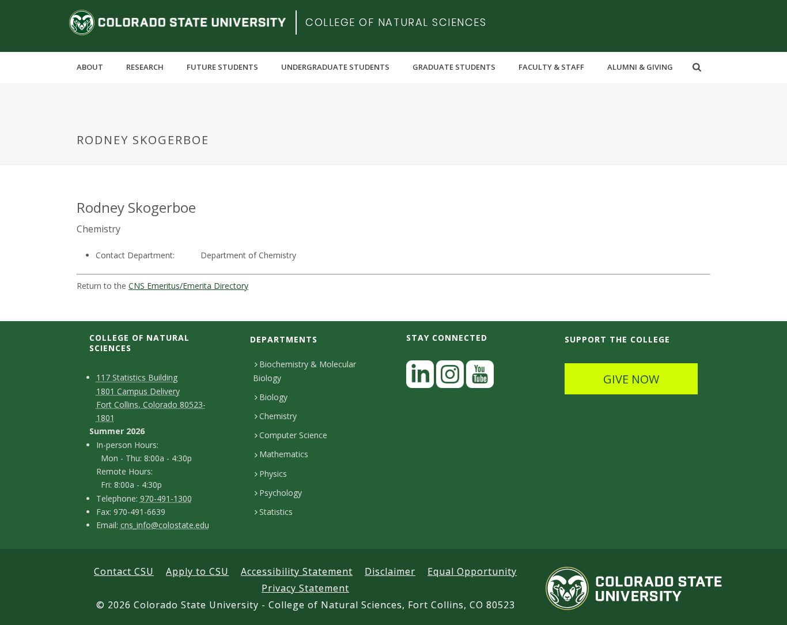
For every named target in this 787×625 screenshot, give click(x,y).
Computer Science (293, 435)
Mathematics (283, 454)
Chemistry (278, 416)
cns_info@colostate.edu (164, 524)
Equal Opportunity (472, 571)
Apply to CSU (197, 571)
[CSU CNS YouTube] (480, 377)
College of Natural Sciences (396, 22)
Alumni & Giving (640, 67)
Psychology (280, 492)
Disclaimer (390, 571)
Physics (273, 473)
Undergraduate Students (335, 67)
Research (145, 67)
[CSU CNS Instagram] (450, 377)
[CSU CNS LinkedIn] (420, 377)
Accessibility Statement (297, 571)
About (90, 67)
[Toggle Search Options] (697, 66)
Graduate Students (454, 67)
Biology (273, 396)
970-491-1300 (166, 498)
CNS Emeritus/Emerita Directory (188, 285)
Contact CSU (124, 571)
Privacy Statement (305, 588)
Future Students (222, 67)
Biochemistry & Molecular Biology (304, 371)
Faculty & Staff (551, 67)
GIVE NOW (631, 379)
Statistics (276, 511)
